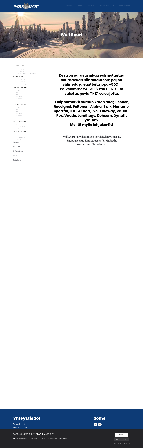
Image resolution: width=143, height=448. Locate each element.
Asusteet (18, 99)
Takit (17, 94)
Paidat (17, 90)
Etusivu (69, 6)
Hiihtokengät (20, 69)
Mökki (114, 6)
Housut (18, 92)
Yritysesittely (103, 6)
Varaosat (18, 128)
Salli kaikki (121, 434)
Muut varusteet (19, 121)
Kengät (17, 101)
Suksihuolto (90, 6)
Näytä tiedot (63, 439)
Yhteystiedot (124, 6)
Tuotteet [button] (78, 6)
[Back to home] (26, 6)
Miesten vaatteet (20, 87)
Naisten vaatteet (20, 104)
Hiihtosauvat (20, 71)
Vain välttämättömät (121, 443)
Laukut (17, 124)
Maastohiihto (18, 66)
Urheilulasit (20, 126)
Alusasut (18, 96)
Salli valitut (121, 439)
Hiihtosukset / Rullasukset (26, 73)
